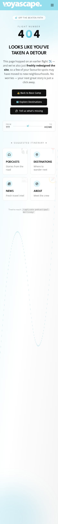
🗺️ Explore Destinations (29, 101)
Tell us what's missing (31, 110)
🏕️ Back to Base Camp (29, 92)
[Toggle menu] (52, 5)
